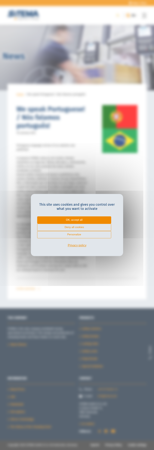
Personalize (74, 234)
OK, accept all (74, 219)
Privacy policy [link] (77, 245)
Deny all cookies (74, 227)
